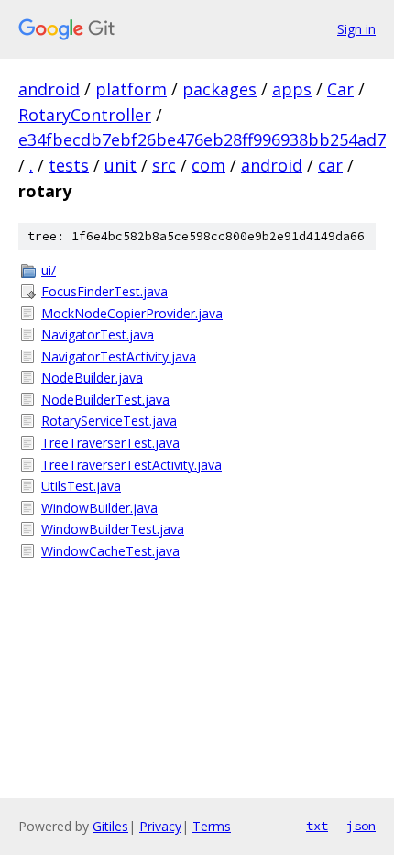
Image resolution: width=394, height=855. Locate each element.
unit (120, 165)
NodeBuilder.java (92, 377)
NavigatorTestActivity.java (118, 356)
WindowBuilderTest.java (112, 529)
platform (131, 89)
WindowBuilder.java (99, 507)
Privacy (160, 826)
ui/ (48, 270)
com (208, 165)
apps (292, 89)
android (49, 89)
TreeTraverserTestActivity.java (131, 464)
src (164, 165)
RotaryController (84, 115)
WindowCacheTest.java (110, 551)
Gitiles (110, 826)
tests (69, 165)
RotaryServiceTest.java (109, 420)
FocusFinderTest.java (104, 291)
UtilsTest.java (81, 485)
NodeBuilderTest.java (105, 399)
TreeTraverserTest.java (110, 442)
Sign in (356, 29)
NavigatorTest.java (97, 334)
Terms (211, 826)
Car (340, 89)
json (361, 825)
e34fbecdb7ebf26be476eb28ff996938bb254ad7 (202, 139)
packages (219, 89)
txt (317, 825)
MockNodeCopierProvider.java (132, 313)
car (330, 165)
